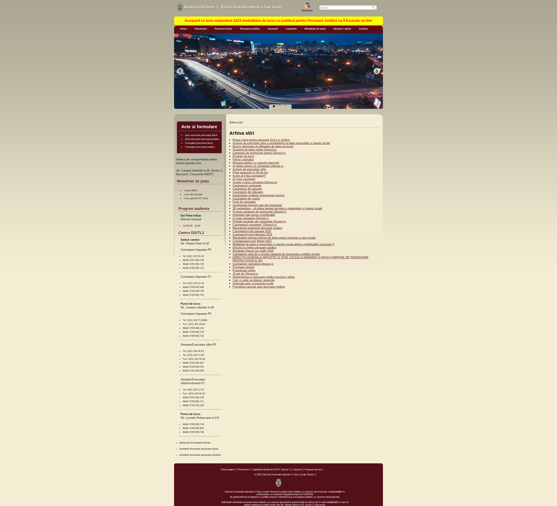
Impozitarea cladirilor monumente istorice (258, 195)
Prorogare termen (243, 267)
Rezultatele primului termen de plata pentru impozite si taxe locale (274, 237)
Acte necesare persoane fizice (201, 135)
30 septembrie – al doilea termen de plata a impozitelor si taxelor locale (277, 208)
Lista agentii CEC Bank (196, 198)
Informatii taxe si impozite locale (253, 283)
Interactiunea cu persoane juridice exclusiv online (264, 277)
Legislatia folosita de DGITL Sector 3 (271, 469)
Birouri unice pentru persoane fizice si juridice (261, 139)
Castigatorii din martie (246, 198)
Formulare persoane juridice (200, 147)
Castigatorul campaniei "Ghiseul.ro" (255, 224)
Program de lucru (243, 156)
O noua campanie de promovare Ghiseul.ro (260, 211)
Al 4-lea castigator (244, 179)
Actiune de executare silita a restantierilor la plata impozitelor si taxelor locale (281, 143)
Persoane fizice (223, 28)
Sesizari (297, 469)
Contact (363, 28)
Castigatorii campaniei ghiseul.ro (253, 264)
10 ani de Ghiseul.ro (245, 273)
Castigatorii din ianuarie (247, 188)
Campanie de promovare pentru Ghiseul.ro (259, 153)
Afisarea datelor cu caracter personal (256, 162)
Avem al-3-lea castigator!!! (249, 175)
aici (337, 497)
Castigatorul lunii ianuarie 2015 (252, 231)
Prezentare (201, 28)
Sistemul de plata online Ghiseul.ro (255, 149)
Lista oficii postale (193, 194)
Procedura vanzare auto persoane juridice (259, 286)
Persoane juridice (250, 28)
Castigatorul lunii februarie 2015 (252, 234)
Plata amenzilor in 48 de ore (250, 172)
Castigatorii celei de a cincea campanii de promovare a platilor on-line (276, 254)
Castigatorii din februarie (248, 192)
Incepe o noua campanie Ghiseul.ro (255, 182)
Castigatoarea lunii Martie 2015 (252, 241)
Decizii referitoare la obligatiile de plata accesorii (263, 146)
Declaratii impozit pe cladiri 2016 (253, 250)
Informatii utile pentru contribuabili (254, 215)
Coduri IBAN (190, 190)
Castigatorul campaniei (247, 185)
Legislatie (291, 28)
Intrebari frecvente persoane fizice (199, 448)
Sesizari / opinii (342, 28)
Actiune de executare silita (249, 169)
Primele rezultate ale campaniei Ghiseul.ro (259, 221)
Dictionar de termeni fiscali (195, 442)
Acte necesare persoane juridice (202, 139)
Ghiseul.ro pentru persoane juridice (254, 247)
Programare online (244, 270)
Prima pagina (228, 469)
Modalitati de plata (315, 28)
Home (183, 28)
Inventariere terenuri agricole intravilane (257, 205)
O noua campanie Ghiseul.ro (250, 218)
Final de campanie (244, 201)
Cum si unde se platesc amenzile (254, 280)
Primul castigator (243, 159)
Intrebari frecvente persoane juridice (200, 455)
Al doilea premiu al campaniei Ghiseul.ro (258, 166)
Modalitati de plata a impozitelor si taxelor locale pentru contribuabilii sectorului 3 (283, 244)
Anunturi (273, 28)
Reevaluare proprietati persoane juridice (257, 228)
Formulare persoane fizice (199, 143)
